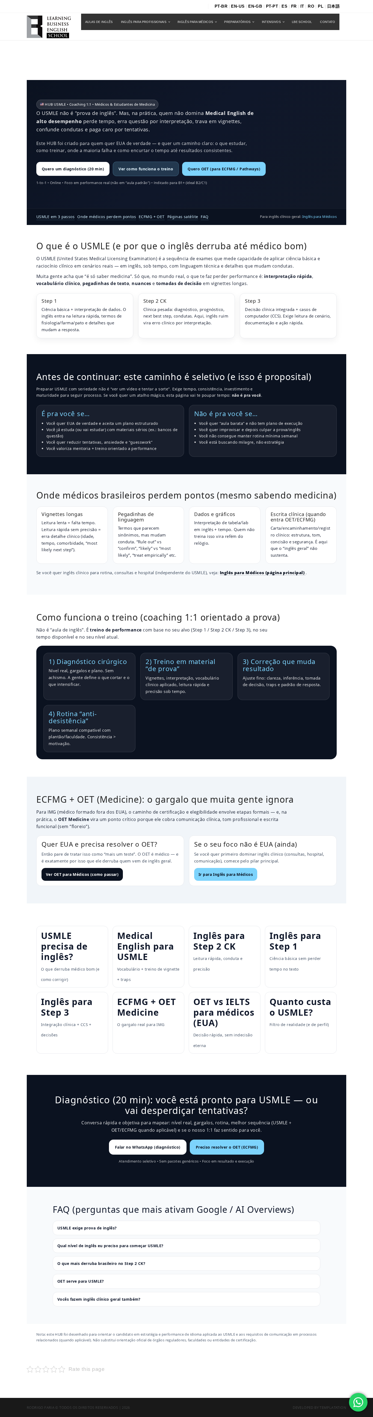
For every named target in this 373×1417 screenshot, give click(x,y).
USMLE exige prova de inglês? (87, 1228)
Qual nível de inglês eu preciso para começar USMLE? (110, 1245)
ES (284, 6)
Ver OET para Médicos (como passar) (82, 874)
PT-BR (221, 6)
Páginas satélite (182, 216)
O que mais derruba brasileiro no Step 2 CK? (101, 1263)
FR (294, 6)
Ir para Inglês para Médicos (226, 874)
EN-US (237, 6)
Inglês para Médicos (319, 216)
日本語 (333, 6)
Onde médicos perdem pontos (106, 216)
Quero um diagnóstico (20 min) (73, 168)
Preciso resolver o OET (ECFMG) (227, 1147)
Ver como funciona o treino (146, 168)
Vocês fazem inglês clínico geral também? (99, 1299)
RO (311, 6)
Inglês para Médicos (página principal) (263, 572)
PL (320, 6)
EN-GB (255, 6)
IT (302, 6)
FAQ (204, 216)
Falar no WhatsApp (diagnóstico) (147, 1147)
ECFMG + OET (152, 216)
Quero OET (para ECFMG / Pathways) (224, 168)
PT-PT (272, 6)
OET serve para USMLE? (80, 1281)
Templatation (332, 1407)
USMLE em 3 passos (55, 216)
